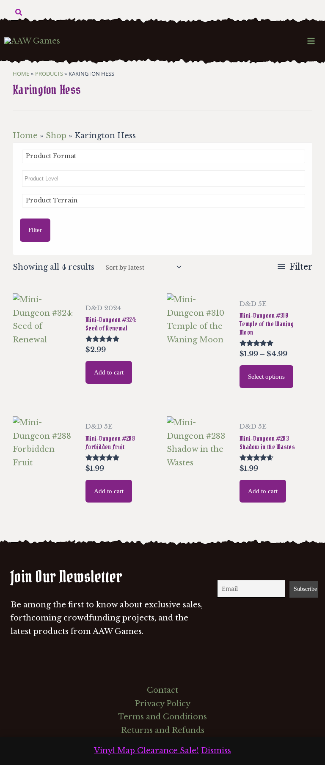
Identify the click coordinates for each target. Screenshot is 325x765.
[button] (19, 12)
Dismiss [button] (216, 750)
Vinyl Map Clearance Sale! (146, 750)
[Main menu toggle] (311, 40)
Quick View (44, 388)
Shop (56, 135)
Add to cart (109, 372)
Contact (162, 690)
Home (25, 135)
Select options (266, 376)
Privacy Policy (162, 703)
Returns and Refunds (162, 730)
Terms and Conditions (162, 716)
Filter (35, 230)
